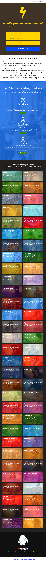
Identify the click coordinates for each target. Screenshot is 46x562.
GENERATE (23, 48)
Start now (23, 113)
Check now (23, 132)
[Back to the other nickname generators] (2, 2)
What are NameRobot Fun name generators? (26, 559)
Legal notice (13, 559)
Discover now (23, 152)
